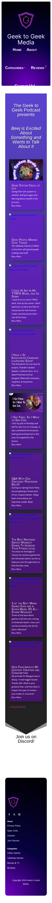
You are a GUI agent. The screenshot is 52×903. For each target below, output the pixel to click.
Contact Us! (25, 86)
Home (17, 50)
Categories (14, 68)
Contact (11, 835)
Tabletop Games (15, 858)
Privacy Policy (14, 825)
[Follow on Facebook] (9, 814)
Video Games (13, 853)
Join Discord (13, 840)
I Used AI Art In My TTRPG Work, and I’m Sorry (25, 293)
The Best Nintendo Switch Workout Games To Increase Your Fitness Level (23, 544)
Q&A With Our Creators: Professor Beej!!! (24, 481)
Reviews (37, 68)
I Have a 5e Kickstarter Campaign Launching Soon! (25, 358)
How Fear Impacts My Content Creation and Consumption (25, 670)
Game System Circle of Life (26, 187)
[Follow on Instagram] (19, 814)
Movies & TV (13, 863)
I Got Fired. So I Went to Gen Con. (26, 418)
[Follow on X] (14, 814)
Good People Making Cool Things (24, 241)
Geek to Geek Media (26, 39)
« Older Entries (17, 706)
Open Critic (12, 830)
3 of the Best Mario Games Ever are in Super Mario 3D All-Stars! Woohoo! (25, 607)
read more (16, 206)
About (32, 50)
